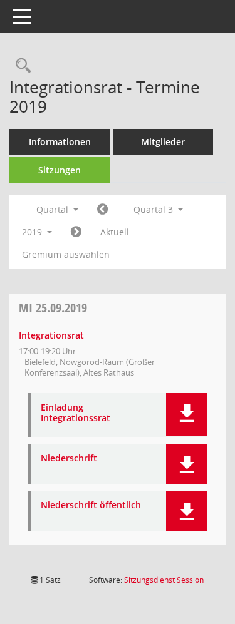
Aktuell (114, 232)
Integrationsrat (51, 335)
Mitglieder (163, 142)
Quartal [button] (53, 209)
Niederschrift (69, 458)
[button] (186, 414)
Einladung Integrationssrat (75, 413)
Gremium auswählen (66, 254)
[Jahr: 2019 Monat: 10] (76, 232)
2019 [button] (33, 232)
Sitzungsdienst (164, 580)
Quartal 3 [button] (154, 209)
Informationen (60, 142)
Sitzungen (59, 170)
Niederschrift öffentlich (91, 505)
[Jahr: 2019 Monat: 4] (102, 209)
